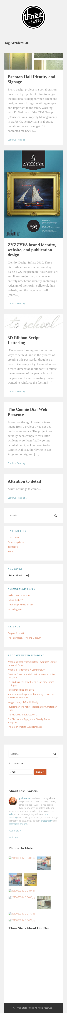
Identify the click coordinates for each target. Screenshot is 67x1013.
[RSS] (11, 781)
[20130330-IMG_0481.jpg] (30, 879)
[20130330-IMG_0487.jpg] (22, 891)
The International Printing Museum (24, 637)
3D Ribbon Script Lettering (24, 340)
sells (11, 814)
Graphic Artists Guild (17, 633)
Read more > (15, 830)
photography (47, 820)
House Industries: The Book (21, 689)
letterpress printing (18, 823)
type (46, 814)
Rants (10, 551)
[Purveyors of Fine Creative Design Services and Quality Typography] (33, 27)
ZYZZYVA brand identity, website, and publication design (32, 250)
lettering (13, 817)
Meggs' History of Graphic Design (23, 702)
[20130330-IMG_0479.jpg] (22, 913)
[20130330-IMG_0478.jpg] (44, 902)
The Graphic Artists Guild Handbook (25, 726)
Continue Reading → (18, 139)
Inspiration (13, 546)
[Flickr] (25, 781)
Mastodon (13, 837)
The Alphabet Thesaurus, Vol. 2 (22, 714)
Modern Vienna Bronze (19, 595)
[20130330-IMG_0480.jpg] (22, 897)
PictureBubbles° (15, 600)
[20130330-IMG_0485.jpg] (15, 879)
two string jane (15, 609)
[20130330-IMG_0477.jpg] (22, 920)
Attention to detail (24, 481)
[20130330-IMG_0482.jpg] (22, 858)
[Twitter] (18, 781)
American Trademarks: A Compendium (26, 669)
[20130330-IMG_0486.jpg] (44, 863)
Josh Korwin (25, 798)
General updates (16, 542)
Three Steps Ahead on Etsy (20, 604)
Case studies (14, 537)
